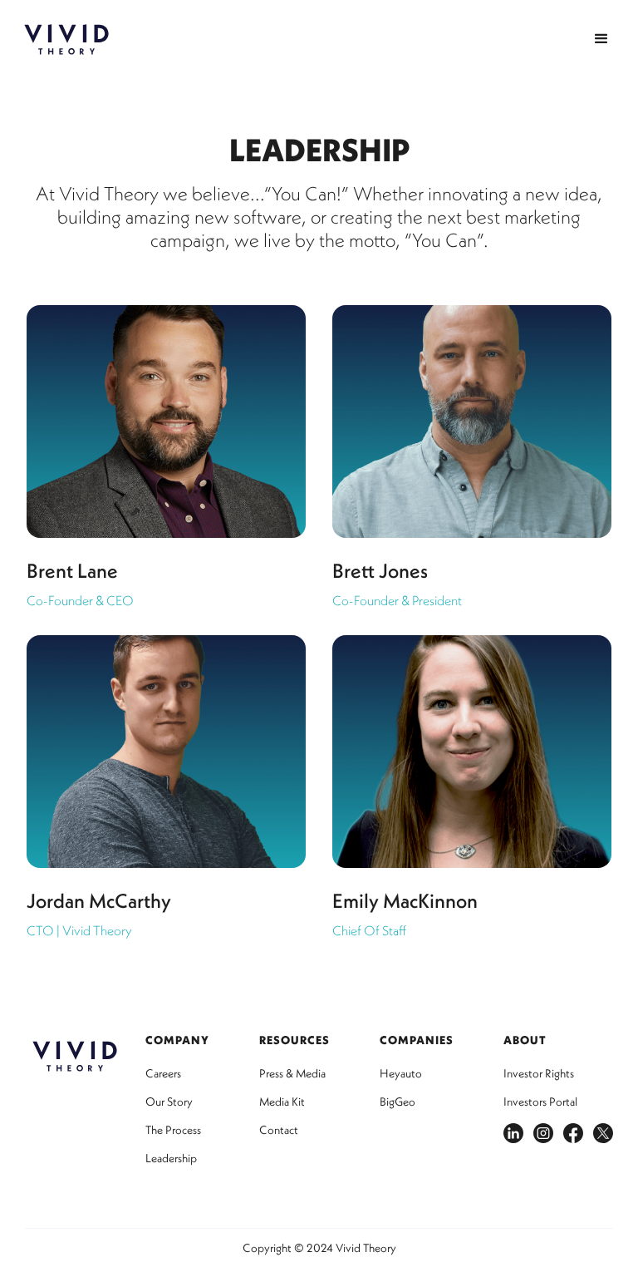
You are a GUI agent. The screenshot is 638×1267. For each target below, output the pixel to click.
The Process (173, 1129)
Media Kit (282, 1101)
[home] (66, 39)
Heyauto (401, 1073)
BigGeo (397, 1101)
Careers (163, 1073)
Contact (278, 1129)
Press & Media (292, 1073)
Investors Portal (540, 1101)
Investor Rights (538, 1073)
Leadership (171, 1158)
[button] (601, 39)
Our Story (169, 1101)
